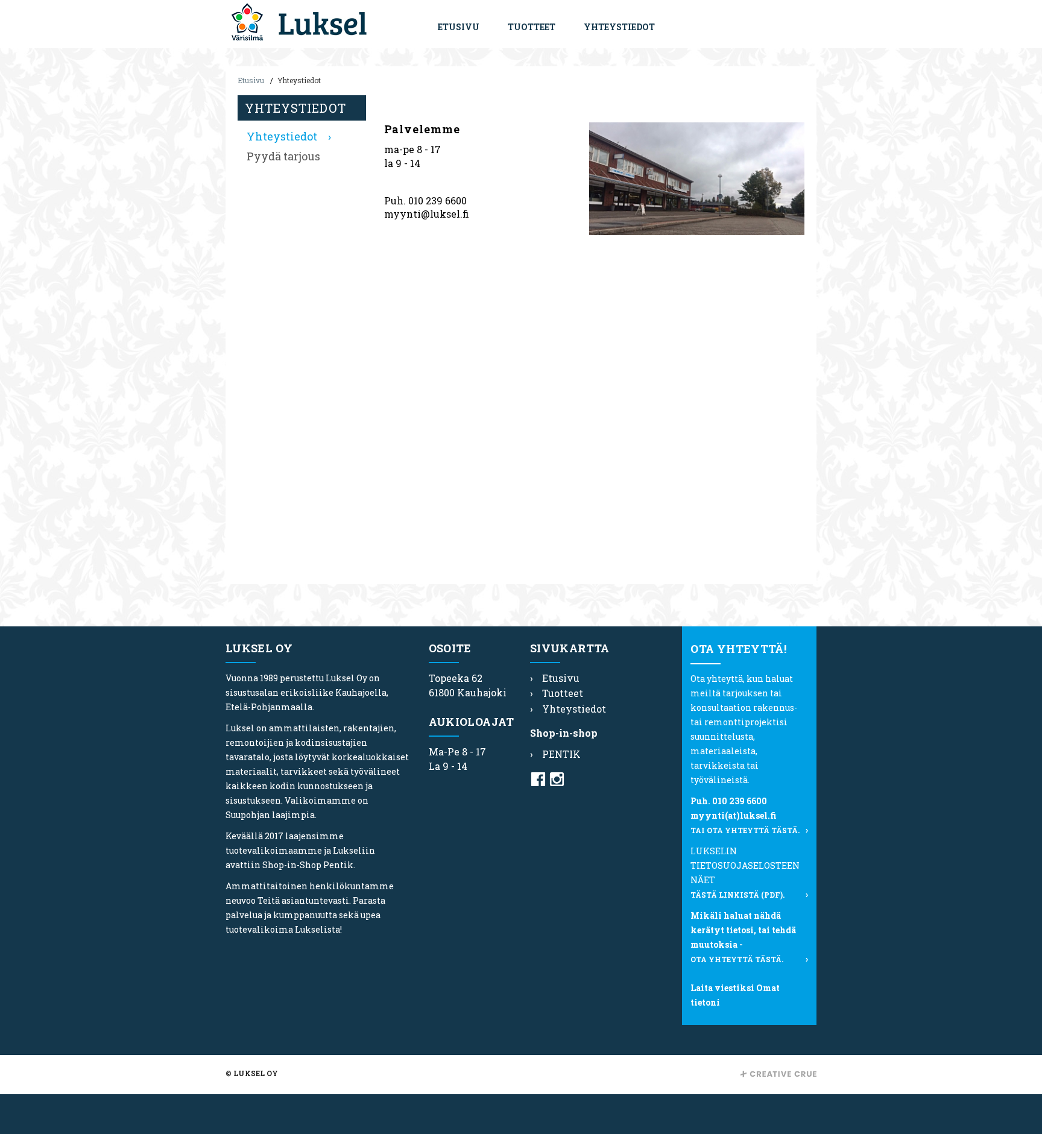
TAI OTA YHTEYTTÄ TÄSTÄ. (745, 830)
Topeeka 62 (455, 678)
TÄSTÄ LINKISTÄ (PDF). (737, 894)
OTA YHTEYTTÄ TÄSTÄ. (736, 959)
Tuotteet (531, 27)
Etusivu (458, 27)
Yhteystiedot (619, 27)
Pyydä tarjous (283, 156)
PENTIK (561, 754)
